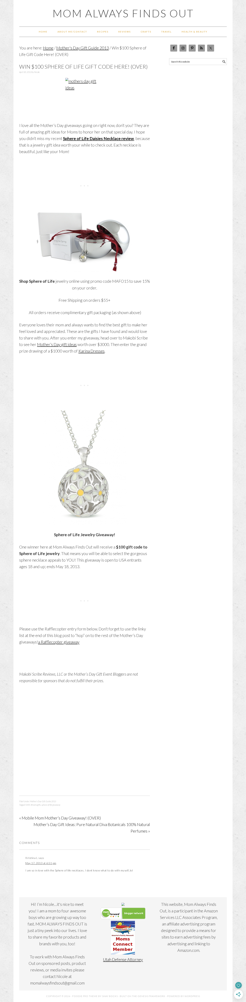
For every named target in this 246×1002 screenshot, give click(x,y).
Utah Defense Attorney (123, 959)
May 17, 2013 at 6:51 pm (40, 863)
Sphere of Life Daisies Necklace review (98, 138)
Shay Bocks (110, 996)
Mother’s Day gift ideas (57, 344)
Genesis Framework (151, 996)
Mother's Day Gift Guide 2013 (43, 801)
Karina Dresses (91, 350)
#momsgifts (36, 805)
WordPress (192, 996)
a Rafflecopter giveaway (58, 641)
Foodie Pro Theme (85, 996)
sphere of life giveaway (51, 805)
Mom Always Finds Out (123, 13)
